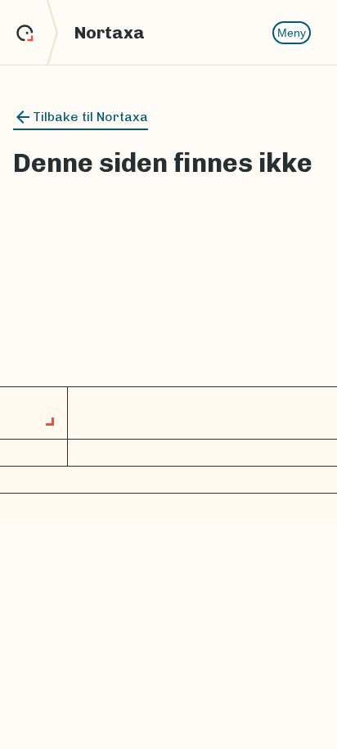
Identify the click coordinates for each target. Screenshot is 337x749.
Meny (291, 32)
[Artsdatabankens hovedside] (37, 32)
